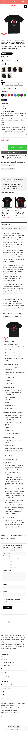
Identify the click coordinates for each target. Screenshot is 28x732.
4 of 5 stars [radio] (7, 564)
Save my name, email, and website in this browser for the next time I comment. (13, 601)
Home (3, 40)
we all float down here (8, 168)
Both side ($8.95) (9, 111)
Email (5, 591)
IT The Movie (17, 635)
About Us (4, 659)
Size (2, 80)
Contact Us (4, 682)
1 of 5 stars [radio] (6, 558)
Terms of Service (6, 669)
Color (3, 91)
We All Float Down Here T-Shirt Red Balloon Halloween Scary (6, 213)
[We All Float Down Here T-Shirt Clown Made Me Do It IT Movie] (21, 202)
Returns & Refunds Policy (8, 662)
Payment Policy (5, 688)
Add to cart (17, 147)
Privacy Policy (5, 665)
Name (5, 584)
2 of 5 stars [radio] (14, 558)
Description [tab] (6, 224)
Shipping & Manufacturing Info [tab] (11, 228)
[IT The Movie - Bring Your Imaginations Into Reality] (13, 6)
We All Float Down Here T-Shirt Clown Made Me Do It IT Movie (20, 213)
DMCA (3, 691)
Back (6, 108)
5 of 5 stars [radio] (7, 567)
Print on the (4, 103)
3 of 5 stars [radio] (7, 561)
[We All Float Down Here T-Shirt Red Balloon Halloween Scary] (7, 202)
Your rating (6, 556)
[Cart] (25, 6)
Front (6, 106)
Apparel (9, 40)
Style (3, 64)
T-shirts (16, 40)
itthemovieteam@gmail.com (13, 708)
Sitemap (3, 672)
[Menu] (2, 6)
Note (2, 124)
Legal (2, 694)
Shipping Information (7, 685)
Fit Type (3, 57)
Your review (7, 570)
